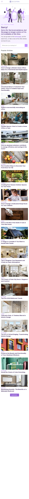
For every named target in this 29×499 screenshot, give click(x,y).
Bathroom (3, 296)
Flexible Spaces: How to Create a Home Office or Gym (14, 127)
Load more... (14, 395)
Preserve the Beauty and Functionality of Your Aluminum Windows (13, 354)
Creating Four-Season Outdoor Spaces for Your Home (14, 185)
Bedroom (3, 387)
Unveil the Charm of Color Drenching (13, 372)
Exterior (3, 164)
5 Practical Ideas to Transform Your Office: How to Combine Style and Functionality (12, 88)
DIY (2, 85)
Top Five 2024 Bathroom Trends (11, 298)
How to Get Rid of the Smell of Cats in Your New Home (13, 223)
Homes (2, 105)
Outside (3, 240)
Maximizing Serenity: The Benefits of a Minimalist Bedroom (14, 390)
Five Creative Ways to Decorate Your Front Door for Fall (13, 166)
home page (17, 36)
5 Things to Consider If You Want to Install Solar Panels (13, 242)
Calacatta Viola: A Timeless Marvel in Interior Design (13, 316)
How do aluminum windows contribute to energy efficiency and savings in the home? (14, 147)
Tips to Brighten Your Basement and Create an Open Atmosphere (13, 261)
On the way (3, 202)
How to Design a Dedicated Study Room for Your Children (14, 204)
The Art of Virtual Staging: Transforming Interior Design (14, 335)
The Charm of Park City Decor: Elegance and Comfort (14, 280)
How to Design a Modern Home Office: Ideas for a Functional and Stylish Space (14, 68)
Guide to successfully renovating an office (13, 108)
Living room (4, 66)
